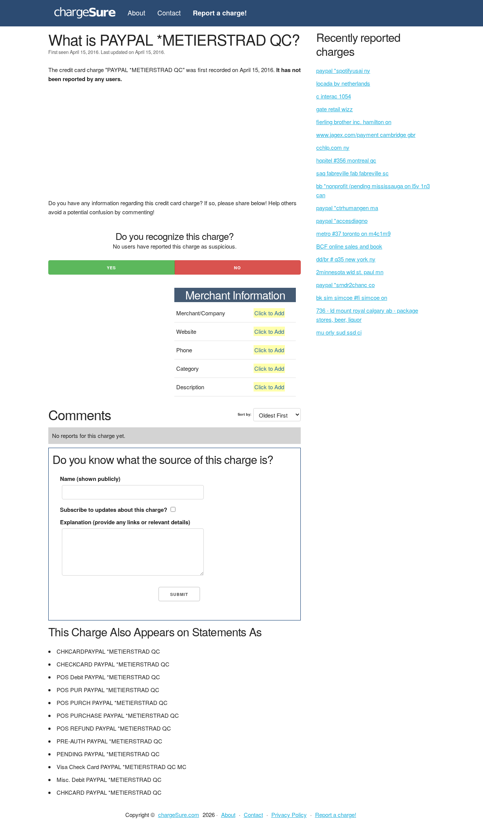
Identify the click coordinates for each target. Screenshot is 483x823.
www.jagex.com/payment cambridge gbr (365, 134)
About (136, 12)
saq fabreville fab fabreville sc (352, 173)
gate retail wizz (334, 109)
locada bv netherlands (343, 83)
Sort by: (244, 414)
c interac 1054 (333, 96)
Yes (111, 267)
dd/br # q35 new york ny (345, 259)
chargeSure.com (178, 814)
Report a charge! (335, 814)
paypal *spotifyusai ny (343, 70)
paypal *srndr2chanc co (345, 285)
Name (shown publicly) (90, 478)
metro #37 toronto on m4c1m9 (353, 233)
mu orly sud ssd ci (338, 332)
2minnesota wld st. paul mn (349, 272)
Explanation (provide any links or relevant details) (125, 522)
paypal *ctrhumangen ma (347, 208)
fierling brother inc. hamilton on (353, 122)
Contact (169, 12)
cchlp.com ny (332, 147)
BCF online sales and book (349, 246)
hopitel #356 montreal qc (346, 160)
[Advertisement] (174, 145)
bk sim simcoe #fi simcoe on (351, 297)
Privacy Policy (289, 814)
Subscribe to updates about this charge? (113, 509)
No (237, 267)
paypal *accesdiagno (342, 220)
